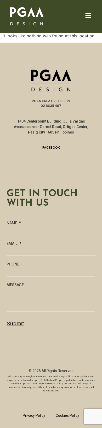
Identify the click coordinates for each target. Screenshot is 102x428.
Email (13, 243)
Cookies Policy (67, 415)
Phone (13, 264)
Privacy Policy (34, 415)
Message (15, 285)
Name (12, 223)
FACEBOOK (51, 147)
